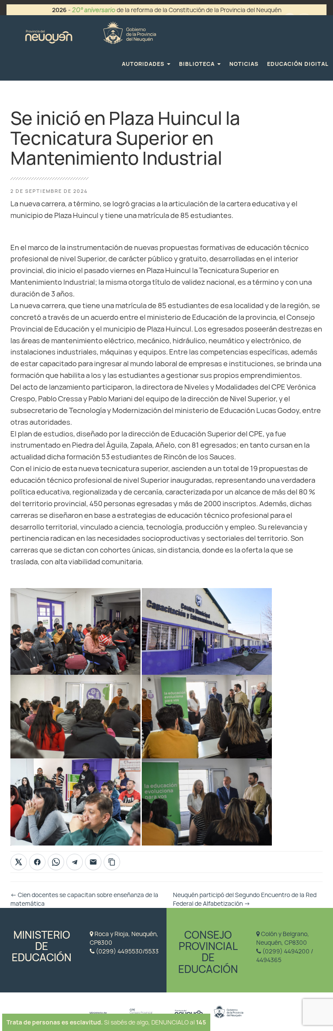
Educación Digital (298, 64)
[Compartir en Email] (93, 862)
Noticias (243, 64)
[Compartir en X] (18, 862)
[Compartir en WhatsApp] (56, 862)
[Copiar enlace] (112, 862)
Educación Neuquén (90, 31)
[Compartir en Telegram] (74, 862)
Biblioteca (197, 64)
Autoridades (144, 64)
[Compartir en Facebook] (37, 862)
